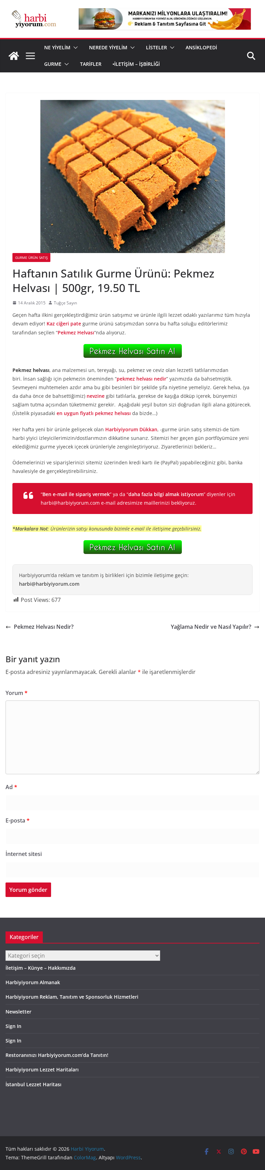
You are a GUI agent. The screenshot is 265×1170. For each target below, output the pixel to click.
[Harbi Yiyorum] (14, 56)
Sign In (13, 1026)
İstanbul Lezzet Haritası (33, 1084)
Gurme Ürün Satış (31, 257)
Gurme (52, 64)
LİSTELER (156, 47)
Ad (11, 787)
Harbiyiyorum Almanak (33, 982)
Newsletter (18, 1011)
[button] (74, 47)
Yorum (17, 693)
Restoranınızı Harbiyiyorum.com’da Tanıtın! (57, 1055)
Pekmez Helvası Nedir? (43, 627)
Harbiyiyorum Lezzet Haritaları (42, 1069)
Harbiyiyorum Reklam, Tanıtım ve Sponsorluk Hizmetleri (72, 997)
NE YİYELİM (57, 47)
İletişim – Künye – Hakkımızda (41, 968)
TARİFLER (90, 64)
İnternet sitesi (24, 854)
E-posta (18, 820)
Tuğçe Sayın (65, 303)
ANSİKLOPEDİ (201, 47)
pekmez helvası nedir (141, 378)
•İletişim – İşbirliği (136, 64)
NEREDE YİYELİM (108, 47)
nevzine (96, 396)
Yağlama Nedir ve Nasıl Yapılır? (211, 627)
